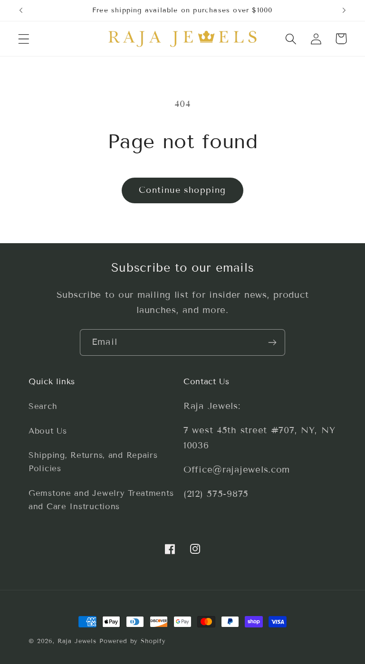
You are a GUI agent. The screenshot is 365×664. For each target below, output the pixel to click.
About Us (48, 431)
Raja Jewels (77, 641)
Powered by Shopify (132, 641)
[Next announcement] (344, 10)
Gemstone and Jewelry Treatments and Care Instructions (101, 500)
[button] (24, 38)
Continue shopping (182, 190)
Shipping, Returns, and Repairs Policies (93, 462)
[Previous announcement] (20, 10)
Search (43, 406)
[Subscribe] (272, 342)
